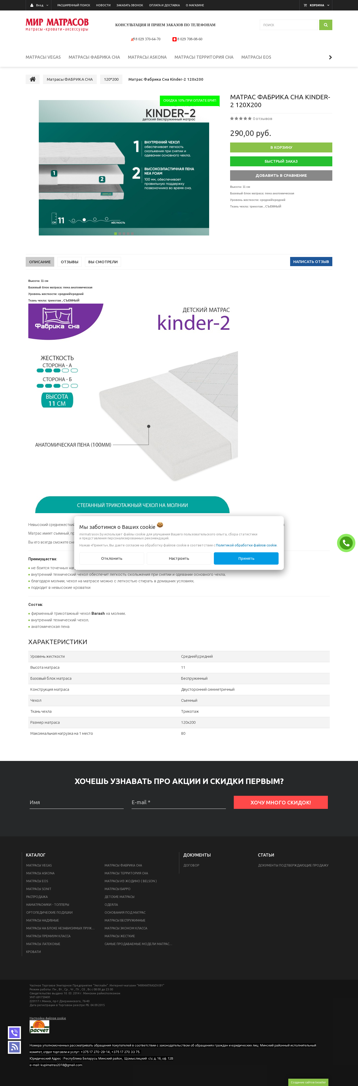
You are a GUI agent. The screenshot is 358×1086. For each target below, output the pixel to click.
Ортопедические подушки (49, 912)
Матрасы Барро (118, 889)
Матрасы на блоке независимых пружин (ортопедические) (62, 928)
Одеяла (111, 904)
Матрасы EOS (37, 881)
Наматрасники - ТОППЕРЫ (47, 904)
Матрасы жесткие (120, 936)
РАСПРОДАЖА (37, 896)
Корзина (317, 5)
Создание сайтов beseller (308, 1082)
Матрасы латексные (43, 944)
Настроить (179, 558)
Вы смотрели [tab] (103, 262)
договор (191, 865)
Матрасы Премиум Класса (48, 936)
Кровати (33, 951)
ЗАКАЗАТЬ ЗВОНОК (347, 542)
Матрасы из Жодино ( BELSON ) (131, 881)
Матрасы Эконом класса (126, 928)
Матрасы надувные (42, 920)
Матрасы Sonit (38, 889)
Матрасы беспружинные (125, 920)
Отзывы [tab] (69, 262)
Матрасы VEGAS (39, 865)
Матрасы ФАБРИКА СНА (123, 865)
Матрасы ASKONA (40, 873)
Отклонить (111, 558)
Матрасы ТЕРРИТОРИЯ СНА (126, 873)
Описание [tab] (40, 262)
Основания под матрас (125, 912)
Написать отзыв (311, 261)
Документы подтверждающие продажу (293, 865)
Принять (246, 558)
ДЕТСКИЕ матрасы (119, 896)
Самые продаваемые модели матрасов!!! (140, 944)
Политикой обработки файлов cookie (246, 545)
